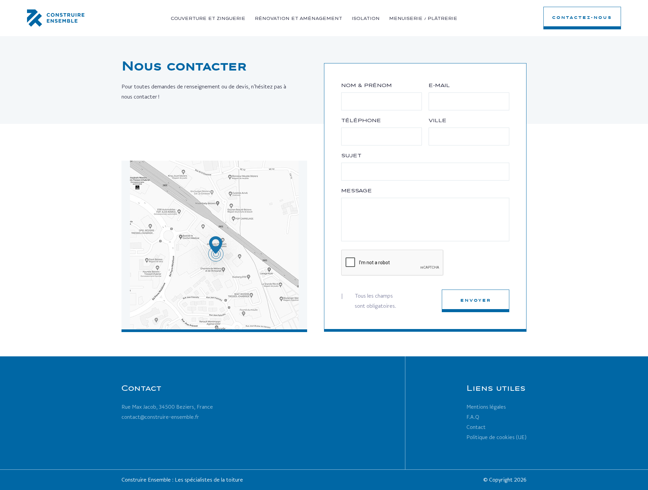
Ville (438, 120)
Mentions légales (486, 407)
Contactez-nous (582, 18)
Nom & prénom (366, 85)
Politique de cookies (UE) (496, 437)
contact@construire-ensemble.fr (160, 417)
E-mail (439, 85)
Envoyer (475, 300)
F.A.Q (472, 417)
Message (356, 191)
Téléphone (361, 120)
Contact (476, 427)
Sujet (351, 156)
